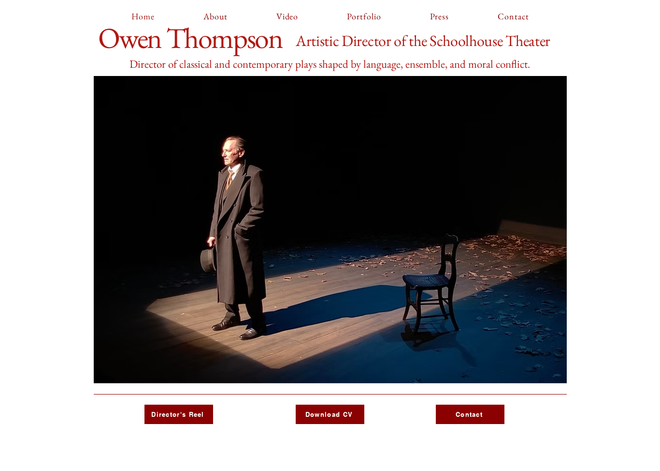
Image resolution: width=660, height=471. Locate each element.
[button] (330, 229)
